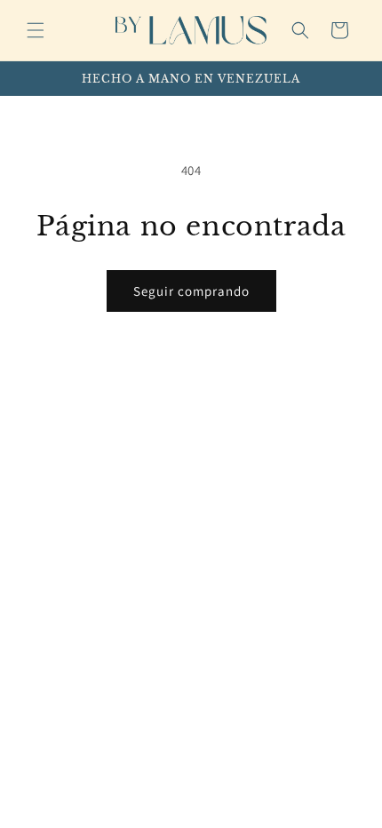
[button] (35, 30)
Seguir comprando (191, 291)
